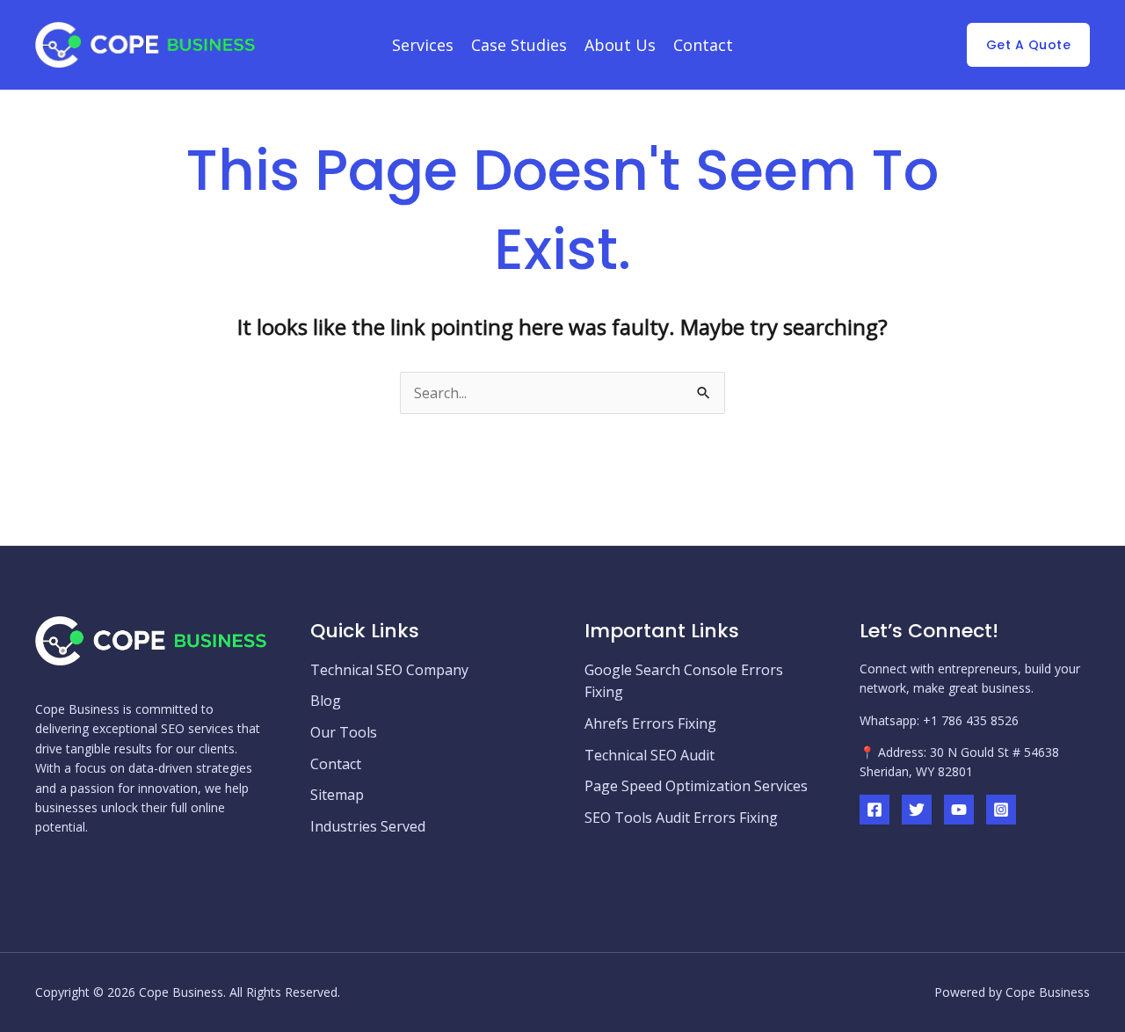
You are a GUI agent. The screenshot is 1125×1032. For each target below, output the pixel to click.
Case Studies (519, 44)
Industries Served (367, 826)
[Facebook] (874, 810)
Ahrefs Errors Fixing (650, 723)
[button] (1029, 45)
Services (423, 44)
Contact (703, 44)
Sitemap (337, 794)
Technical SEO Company (389, 670)
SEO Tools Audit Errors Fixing (681, 817)
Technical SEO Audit (649, 755)
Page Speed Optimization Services (696, 786)
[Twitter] (917, 810)
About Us (620, 44)
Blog (325, 700)
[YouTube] (959, 810)
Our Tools (343, 732)
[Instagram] (1001, 810)
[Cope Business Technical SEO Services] (145, 43)
